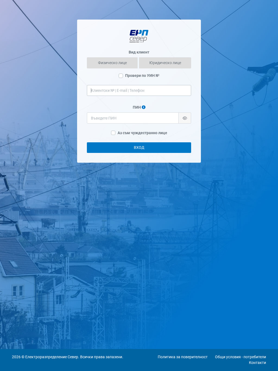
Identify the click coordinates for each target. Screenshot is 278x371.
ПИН (137, 107)
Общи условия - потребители (240, 357)
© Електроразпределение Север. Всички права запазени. (72, 357)
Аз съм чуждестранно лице (142, 133)
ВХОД (139, 147)
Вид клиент (139, 52)
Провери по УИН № (142, 75)
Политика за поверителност (183, 357)
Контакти (257, 362)
